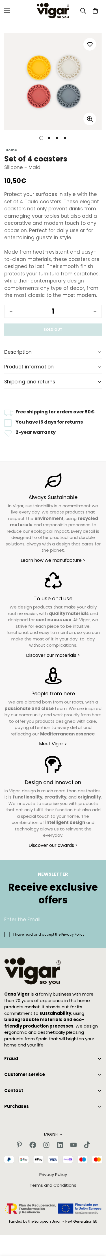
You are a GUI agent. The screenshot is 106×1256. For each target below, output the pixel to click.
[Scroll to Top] (95, 1226)
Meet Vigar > (53, 744)
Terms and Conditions (53, 1185)
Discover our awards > (53, 845)
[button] (95, 10)
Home (11, 150)
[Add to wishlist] (89, 44)
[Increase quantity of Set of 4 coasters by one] (94, 311)
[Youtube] (73, 1144)
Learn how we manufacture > (53, 560)
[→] (95, 919)
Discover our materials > (53, 655)
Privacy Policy (73, 934)
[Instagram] (46, 1144)
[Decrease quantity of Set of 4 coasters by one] (11, 311)
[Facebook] (32, 1144)
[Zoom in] (89, 119)
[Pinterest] (19, 1144)
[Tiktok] (87, 1144)
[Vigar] (53, 10)
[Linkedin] (60, 1144)
